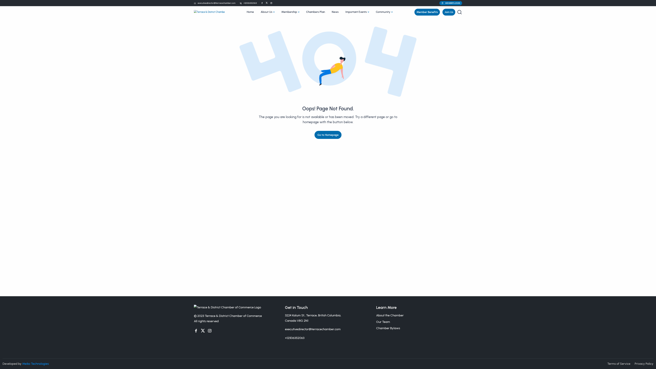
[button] (450, 3)
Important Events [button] (356, 11)
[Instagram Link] (271, 3)
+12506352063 (250, 3)
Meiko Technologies (35, 364)
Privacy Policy (644, 364)
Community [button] (383, 11)
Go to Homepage (328, 134)
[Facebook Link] (262, 3)
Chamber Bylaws (388, 328)
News (335, 11)
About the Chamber (390, 315)
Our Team (383, 322)
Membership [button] (289, 11)
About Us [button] (266, 11)
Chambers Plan (315, 11)
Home (250, 11)
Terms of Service (618, 364)
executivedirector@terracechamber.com (216, 3)
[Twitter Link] (267, 3)
